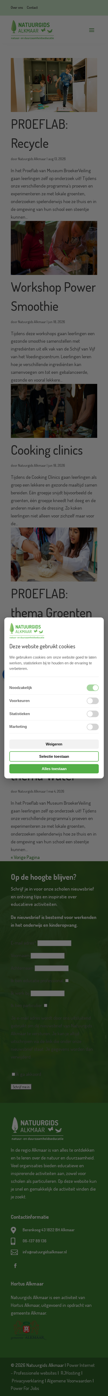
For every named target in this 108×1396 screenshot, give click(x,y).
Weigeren (54, 744)
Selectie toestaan (54, 756)
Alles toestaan (54, 769)
